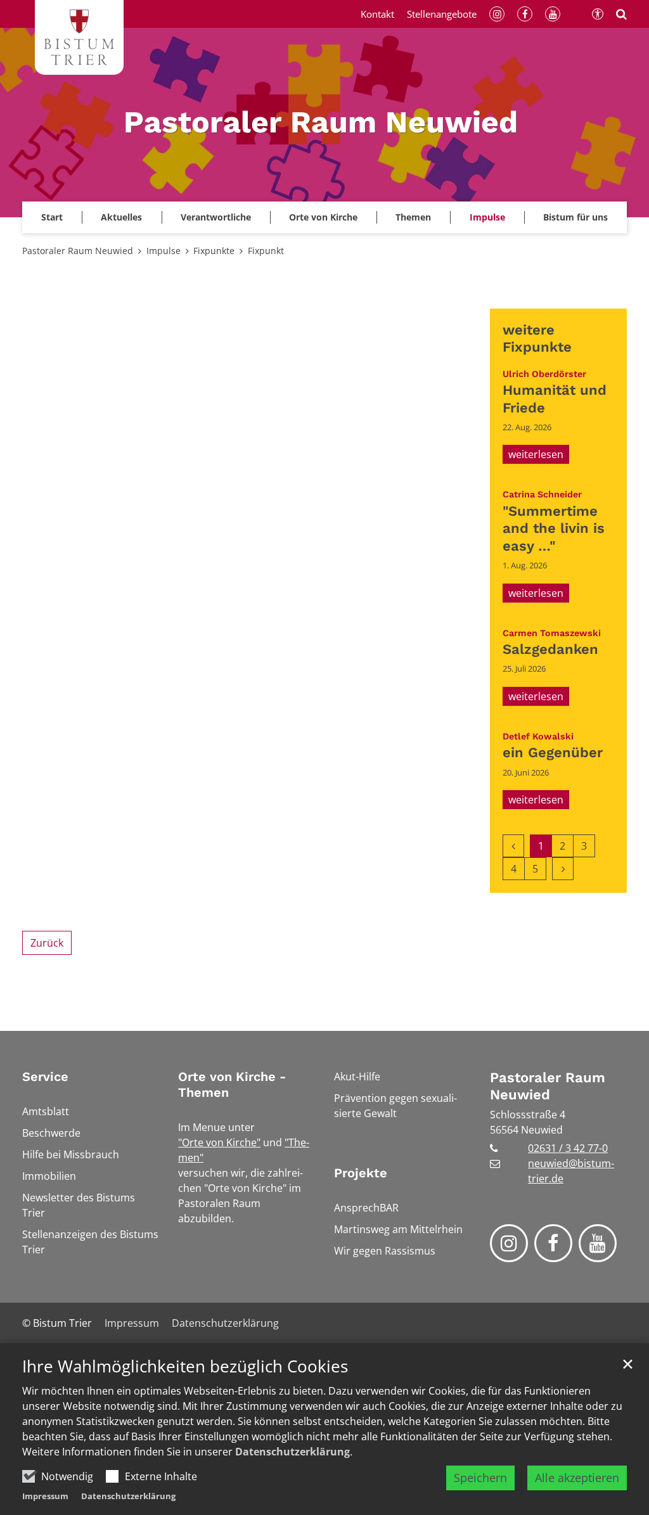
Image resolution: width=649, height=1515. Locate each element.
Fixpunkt (266, 251)
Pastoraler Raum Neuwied (77, 251)
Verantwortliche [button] (216, 217)
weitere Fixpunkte (537, 338)
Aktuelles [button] (121, 217)
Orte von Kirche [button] (323, 217)
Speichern (480, 1477)
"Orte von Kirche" (219, 1142)
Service (45, 1076)
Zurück (46, 943)
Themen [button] (413, 217)
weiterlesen (535, 454)
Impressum (45, 1496)
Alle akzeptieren (577, 1477)
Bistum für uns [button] (575, 217)
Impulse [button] (487, 217)
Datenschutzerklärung (292, 1452)
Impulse (163, 251)
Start (52, 217)
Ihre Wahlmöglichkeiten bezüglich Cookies (185, 1366)
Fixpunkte (214, 251)
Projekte (360, 1172)
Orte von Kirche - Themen (232, 1084)
